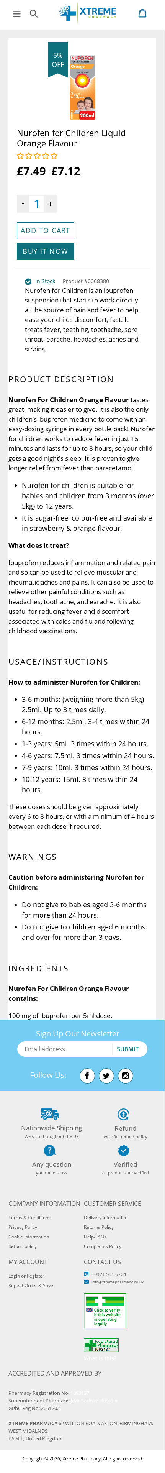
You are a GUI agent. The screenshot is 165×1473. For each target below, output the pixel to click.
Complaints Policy (102, 1246)
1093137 (79, 1392)
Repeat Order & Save (30, 1285)
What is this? (100, 1358)
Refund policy (22, 1246)
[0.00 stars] (38, 155)
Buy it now (45, 251)
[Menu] (16, 12)
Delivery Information (105, 1217)
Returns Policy (99, 1227)
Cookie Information (28, 1236)
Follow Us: (48, 1075)
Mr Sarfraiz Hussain (96, 1400)
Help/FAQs (95, 1236)
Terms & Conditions (29, 1217)
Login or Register (26, 1276)
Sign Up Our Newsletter (77, 1033)
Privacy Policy (22, 1227)
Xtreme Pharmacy (81, 1459)
